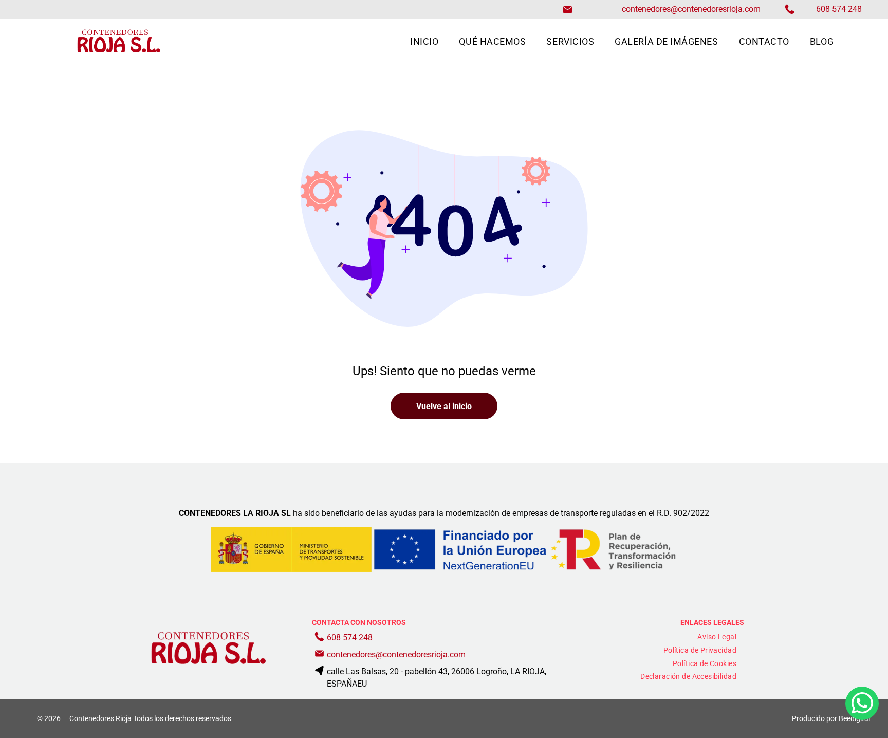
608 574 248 (350, 637)
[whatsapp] (862, 705)
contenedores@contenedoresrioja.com (691, 9)
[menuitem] (424, 41)
